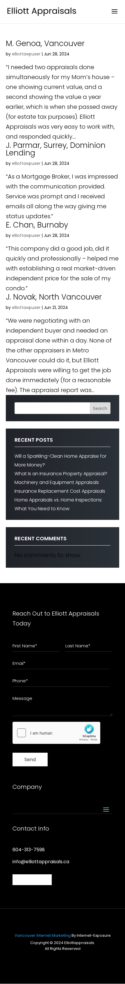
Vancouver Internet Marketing (43, 935)
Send (30, 759)
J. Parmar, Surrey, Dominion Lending (56, 149)
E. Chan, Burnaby (37, 225)
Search (100, 408)
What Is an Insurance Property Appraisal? (61, 473)
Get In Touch (32, 879)
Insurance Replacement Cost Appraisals (60, 491)
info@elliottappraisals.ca (40, 861)
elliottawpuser (26, 54)
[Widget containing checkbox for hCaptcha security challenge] (56, 733)
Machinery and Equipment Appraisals (57, 482)
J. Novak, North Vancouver (54, 297)
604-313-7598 (28, 849)
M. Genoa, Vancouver (45, 43)
